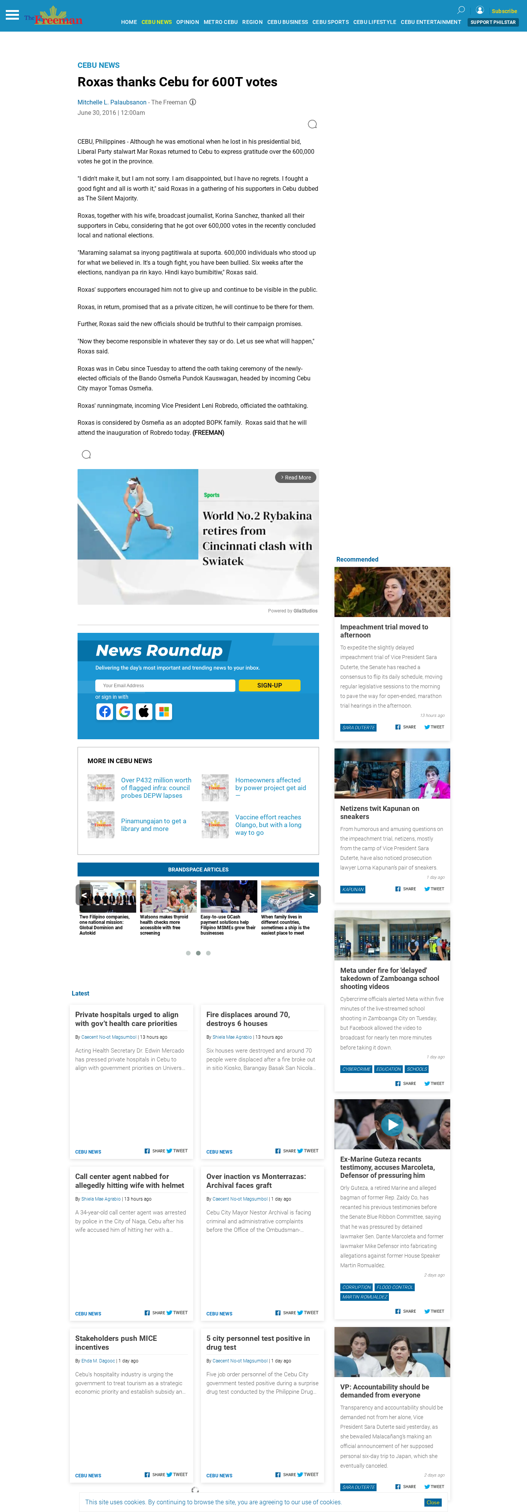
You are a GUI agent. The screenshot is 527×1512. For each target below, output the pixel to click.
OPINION (187, 22)
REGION (252, 22)
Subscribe (504, 11)
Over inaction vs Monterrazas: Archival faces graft (256, 1181)
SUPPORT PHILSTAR (493, 22)
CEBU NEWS (157, 22)
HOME (129, 22)
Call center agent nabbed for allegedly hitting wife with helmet (129, 1181)
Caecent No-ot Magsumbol (109, 1037)
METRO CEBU (221, 22)
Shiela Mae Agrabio (232, 1037)
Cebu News (99, 65)
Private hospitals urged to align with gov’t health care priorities (127, 1019)
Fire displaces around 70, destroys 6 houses (248, 1019)
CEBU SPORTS (330, 22)
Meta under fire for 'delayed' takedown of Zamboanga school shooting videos (389, 978)
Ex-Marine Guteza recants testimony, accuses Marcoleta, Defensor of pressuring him (387, 1167)
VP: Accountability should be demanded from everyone (384, 1391)
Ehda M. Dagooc (98, 1361)
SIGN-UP (269, 685)
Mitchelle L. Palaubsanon (112, 102)
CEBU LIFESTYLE (375, 22)
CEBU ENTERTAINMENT (431, 22)
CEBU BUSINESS (287, 22)
